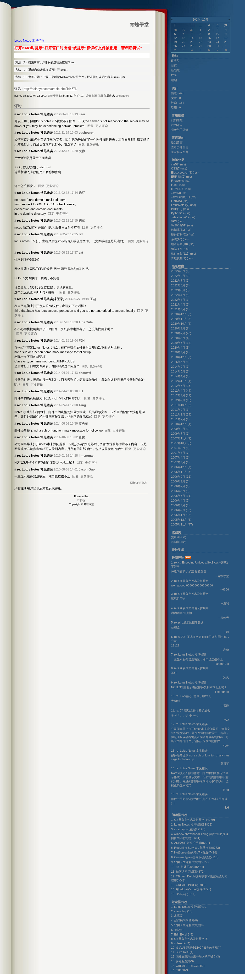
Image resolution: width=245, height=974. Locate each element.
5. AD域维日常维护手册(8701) (190, 843)
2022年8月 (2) (180, 276)
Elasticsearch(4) (181, 172)
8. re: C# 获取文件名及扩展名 (190, 668)
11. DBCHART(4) (182, 952)
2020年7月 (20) (181, 333)
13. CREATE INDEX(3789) (188, 885)
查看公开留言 (179, 147)
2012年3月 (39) (181, 395)
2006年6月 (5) (180, 491)
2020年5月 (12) (181, 343)
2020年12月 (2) (181, 314)
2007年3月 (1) (180, 462)
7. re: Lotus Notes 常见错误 (188, 654)
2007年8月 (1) (180, 448)
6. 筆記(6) (177, 930)
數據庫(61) (178, 229)
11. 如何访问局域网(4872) (188, 871)
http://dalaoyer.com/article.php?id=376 (50, 89)
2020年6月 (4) (180, 338)
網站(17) (176, 249)
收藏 (94, 95)
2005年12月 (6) (181, 519)
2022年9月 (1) (180, 271)
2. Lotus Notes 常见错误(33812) (191, 824)
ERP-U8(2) (178, 176)
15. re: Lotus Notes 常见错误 (189, 794)
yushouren (87, 132)
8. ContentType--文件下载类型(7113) (194, 857)
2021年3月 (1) (180, 309)
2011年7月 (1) (180, 419)
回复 (90, 126)
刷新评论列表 (138, 483)
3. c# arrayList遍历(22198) (188, 829)
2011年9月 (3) (180, 409)
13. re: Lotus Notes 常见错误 (189, 750)
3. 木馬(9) (177, 915)
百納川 (175, 542)
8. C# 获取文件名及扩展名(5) (189, 939)
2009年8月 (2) (180, 429)
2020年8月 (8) (180, 328)
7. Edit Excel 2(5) (182, 934)
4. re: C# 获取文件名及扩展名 (190, 608)
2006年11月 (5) (181, 472)
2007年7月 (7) (180, 452)
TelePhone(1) (180, 217)
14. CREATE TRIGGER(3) (188, 966)
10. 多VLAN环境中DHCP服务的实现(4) (196, 947)
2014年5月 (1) (180, 371)
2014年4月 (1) (180, 376)
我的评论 (177, 125)
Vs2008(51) (178, 225)
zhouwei (85, 373)
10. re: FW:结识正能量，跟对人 (191, 696)
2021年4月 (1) (180, 304)
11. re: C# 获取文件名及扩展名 (190, 710)
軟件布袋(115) (180, 253)
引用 (100, 95)
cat (81, 252)
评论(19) (79, 95)
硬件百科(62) (179, 234)
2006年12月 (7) (181, 467)
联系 (174, 75)
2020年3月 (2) (180, 352)
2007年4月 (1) (180, 457)
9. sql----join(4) (180, 943)
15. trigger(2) (179, 970)
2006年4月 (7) (180, 500)
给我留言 (177, 142)
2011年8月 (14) (181, 414)
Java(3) (176, 193)
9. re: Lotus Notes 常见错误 (188, 682)
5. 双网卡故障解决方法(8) (187, 925)
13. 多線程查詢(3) (182, 961)
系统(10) (176, 239)
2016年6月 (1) (180, 362)
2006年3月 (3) (180, 505)
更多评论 (101, 126)
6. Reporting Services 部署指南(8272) (195, 847)
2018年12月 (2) (181, 357)
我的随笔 (177, 120)
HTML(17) (177, 189)
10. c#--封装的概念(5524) (187, 867)
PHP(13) (176, 209)
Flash (174, 184)
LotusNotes (122, 95)
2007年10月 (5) (181, 443)
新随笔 (175, 70)
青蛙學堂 (53, 95)
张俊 (82, 437)
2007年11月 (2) (181, 438)
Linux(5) (176, 201)
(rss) (183, 164)
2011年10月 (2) (181, 405)
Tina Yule (86, 322)
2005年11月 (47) (182, 524)
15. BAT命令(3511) (183, 894)
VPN (174, 221)
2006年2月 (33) (181, 510)
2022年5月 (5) (180, 290)
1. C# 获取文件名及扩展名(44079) (193, 819)
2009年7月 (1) (180, 433)
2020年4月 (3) (180, 347)
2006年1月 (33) (181, 515)
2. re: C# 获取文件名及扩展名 (190, 581)
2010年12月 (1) (181, 424)
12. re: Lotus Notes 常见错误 (189, 724)
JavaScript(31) (180, 197)
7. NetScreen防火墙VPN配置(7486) (194, 852)
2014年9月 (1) (180, 366)
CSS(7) (176, 168)
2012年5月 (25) (181, 386)
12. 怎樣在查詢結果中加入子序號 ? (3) (195, 956)
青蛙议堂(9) (178, 258)
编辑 (88, 95)
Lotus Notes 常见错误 (29, 40)
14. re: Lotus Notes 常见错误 (189, 768)
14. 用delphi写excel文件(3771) (191, 889)
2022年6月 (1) (180, 285)
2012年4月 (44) (181, 390)
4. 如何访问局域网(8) (184, 920)
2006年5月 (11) (181, 496)
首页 (174, 65)
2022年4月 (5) (180, 295)
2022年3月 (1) (180, 299)
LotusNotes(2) (180, 205)
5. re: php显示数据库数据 (187, 622)
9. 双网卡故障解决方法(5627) (190, 862)
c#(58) (175, 164)
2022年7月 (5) (180, 280)
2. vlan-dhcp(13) (181, 911)
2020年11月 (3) (181, 319)
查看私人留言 (179, 152)
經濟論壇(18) (179, 244)
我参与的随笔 (179, 129)
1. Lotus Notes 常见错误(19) (189, 906)
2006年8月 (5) (180, 481)
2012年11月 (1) (181, 381)
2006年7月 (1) (180, 486)
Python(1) (177, 213)
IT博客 (81, 500)
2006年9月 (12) (181, 476)
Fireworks (177, 180)
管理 (174, 80)
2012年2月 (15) (181, 400)
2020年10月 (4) (181, 323)
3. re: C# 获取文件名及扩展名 (190, 594)
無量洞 (175, 537)
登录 (36, 488)
